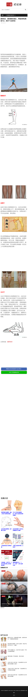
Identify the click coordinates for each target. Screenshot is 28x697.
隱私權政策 (23, 690)
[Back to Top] (14, 695)
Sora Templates (16, 690)
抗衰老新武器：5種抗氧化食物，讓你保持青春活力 (12, 604)
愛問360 (9, 342)
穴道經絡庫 (6, 690)
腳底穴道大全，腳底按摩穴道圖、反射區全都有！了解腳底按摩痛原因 (17, 638)
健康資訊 (4, 22)
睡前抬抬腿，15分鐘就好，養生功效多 (16, 656)
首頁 (2, 15)
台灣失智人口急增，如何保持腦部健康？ (10, 578)
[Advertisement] (14, 40)
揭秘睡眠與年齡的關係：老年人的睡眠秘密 (11, 591)
